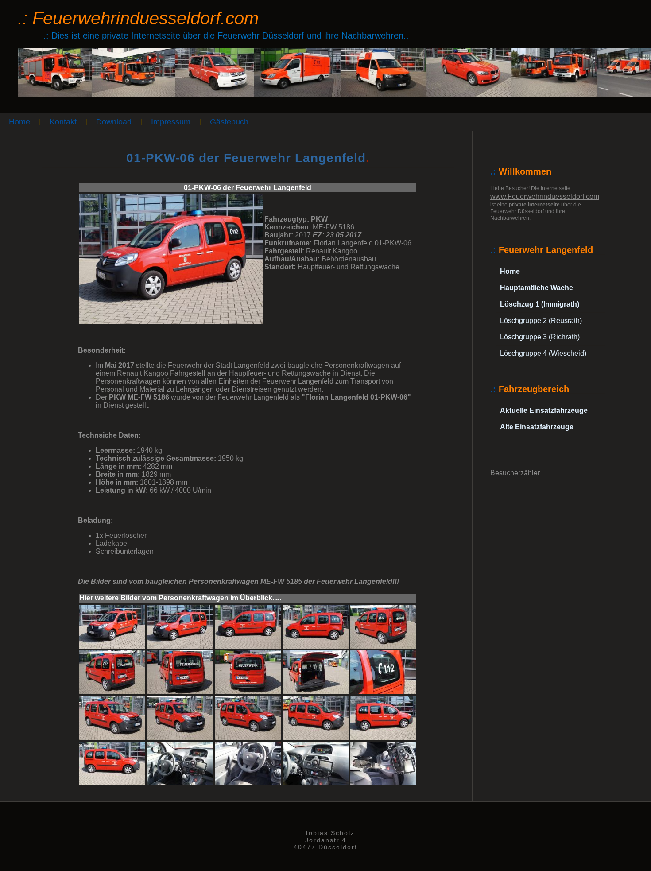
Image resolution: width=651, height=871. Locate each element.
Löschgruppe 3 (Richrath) (540, 337)
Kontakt (63, 121)
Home (19, 121)
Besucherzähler (515, 473)
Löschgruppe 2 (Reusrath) (541, 320)
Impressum (170, 121)
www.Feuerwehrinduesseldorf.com (544, 196)
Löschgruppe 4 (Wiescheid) (543, 353)
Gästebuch (229, 121)
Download (114, 121)
